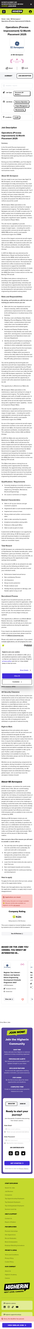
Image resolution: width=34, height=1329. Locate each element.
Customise (16, 682)
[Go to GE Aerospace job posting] (14, 966)
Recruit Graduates (10, 1238)
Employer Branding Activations (14, 1245)
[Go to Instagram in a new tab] (9, 1306)
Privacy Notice (24, 1169)
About (11, 68)
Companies (8, 1195)
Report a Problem (10, 1222)
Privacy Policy (9, 1258)
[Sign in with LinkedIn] (17, 1153)
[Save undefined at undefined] (22, 999)
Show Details (24, 670)
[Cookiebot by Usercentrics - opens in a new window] (24, 645)
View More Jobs (5, 1022)
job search (16, 905)
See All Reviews (16, 934)
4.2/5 (26, 68)
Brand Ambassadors (11, 1242)
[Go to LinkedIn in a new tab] (5, 1306)
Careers (7, 1278)
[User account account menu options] (31, 11)
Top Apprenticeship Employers (14, 1198)
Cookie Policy (9, 1262)
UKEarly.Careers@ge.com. (15, 635)
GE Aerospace (18, 55)
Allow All (17, 676)
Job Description (24, 76)
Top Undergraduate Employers (14, 1206)
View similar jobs (16, 1325)
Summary (8, 76)
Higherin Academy (11, 1275)
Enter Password (9, 1137)
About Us (8, 1271)
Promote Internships (11, 1231)
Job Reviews (9, 1191)
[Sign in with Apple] (23, 1153)
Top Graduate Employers (12, 1202)
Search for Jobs (10, 1188)
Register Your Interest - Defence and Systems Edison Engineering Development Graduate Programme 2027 (12, 977)
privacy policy (7, 661)
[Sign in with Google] (11, 1153)
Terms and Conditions (12, 1255)
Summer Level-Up (10, 1209)
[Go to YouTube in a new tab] (17, 1306)
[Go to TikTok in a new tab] (13, 1306)
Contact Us (8, 1218)
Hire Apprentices (10, 1235)
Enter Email (8, 1125)
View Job (8, 999)
